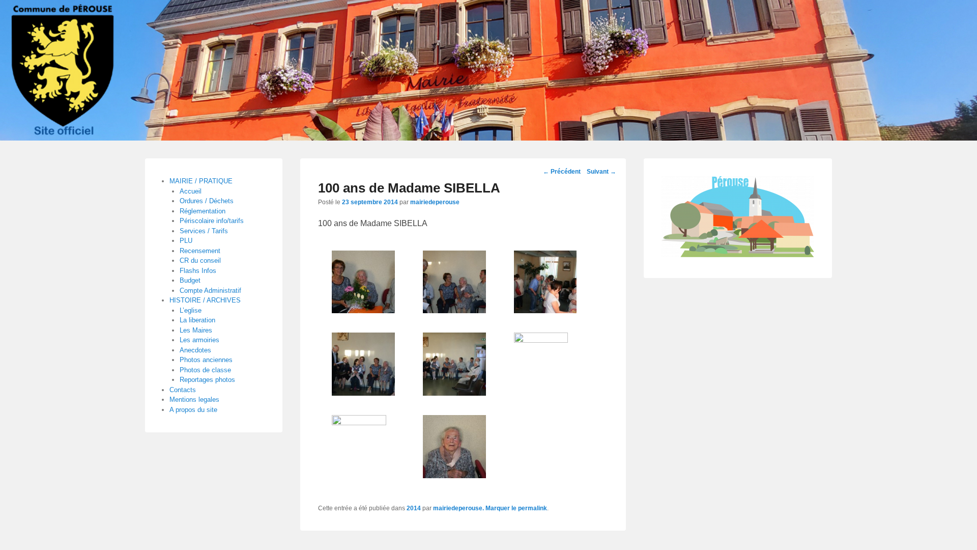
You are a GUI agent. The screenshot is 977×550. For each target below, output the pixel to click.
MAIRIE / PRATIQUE (201, 181)
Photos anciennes (206, 360)
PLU (186, 240)
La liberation (197, 320)
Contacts (182, 390)
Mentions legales (194, 399)
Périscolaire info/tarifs (212, 221)
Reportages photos (207, 379)
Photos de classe (205, 370)
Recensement (200, 251)
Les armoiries (199, 340)
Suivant (601, 171)
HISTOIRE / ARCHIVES (205, 300)
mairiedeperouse (434, 202)
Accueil (191, 191)
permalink (532, 508)
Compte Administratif (210, 290)
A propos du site (193, 410)
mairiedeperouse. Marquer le (475, 508)
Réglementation (202, 211)
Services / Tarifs (204, 231)
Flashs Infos (198, 270)
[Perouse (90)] (488, 70)
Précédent (562, 171)
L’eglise (191, 310)
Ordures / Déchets (207, 201)
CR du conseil (200, 260)
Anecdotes (195, 350)
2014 (414, 508)
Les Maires (196, 330)
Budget (190, 280)
